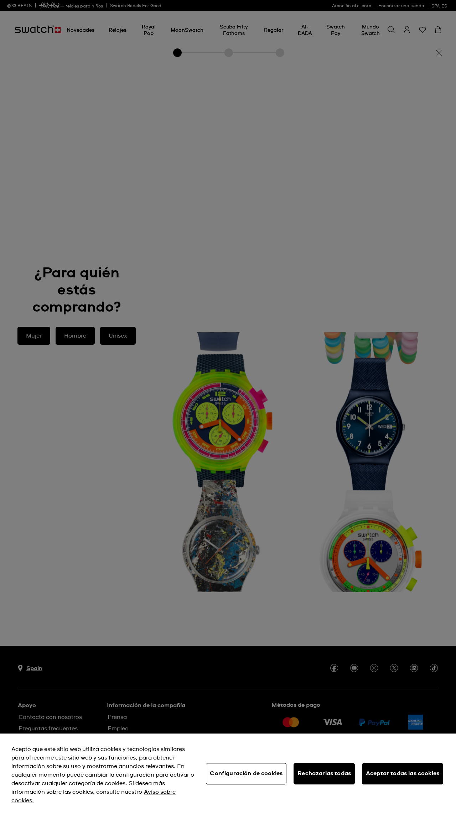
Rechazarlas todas (324, 773)
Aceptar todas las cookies (402, 773)
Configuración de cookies (246, 773)
